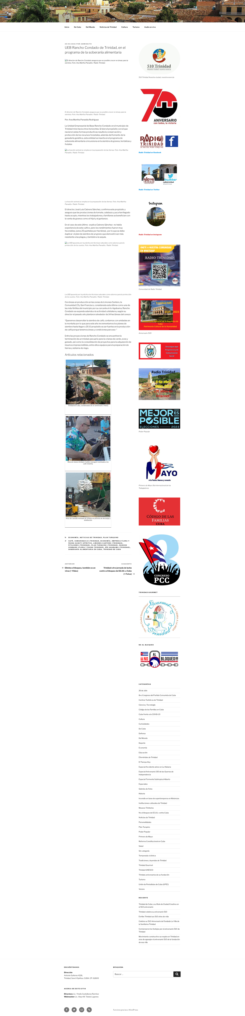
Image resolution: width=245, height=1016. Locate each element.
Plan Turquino (111, 537)
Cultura (124, 27)
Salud (141, 846)
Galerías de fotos (145, 789)
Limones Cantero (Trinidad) (108, 543)
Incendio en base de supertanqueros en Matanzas (159, 798)
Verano (142, 889)
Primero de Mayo (146, 836)
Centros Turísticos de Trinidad (151, 700)
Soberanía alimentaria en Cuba (85, 549)
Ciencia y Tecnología (147, 705)
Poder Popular (144, 832)
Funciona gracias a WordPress (125, 1010)
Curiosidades (144, 724)
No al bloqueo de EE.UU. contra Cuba (154, 813)
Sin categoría (144, 851)
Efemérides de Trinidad (148, 757)
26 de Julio (143, 690)
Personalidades (145, 822)
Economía (73, 537)
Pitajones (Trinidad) (79, 545)
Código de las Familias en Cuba (151, 709)
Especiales (143, 784)
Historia (142, 793)
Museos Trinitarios (146, 808)
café (70, 541)
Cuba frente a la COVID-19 (149, 714)
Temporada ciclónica (147, 855)
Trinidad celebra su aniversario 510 (153, 912)
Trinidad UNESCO (146, 870)
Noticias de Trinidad (108, 27)
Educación (143, 752)
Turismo (136, 27)
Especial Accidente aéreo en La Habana (155, 767)
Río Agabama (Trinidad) (117, 547)
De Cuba (77, 27)
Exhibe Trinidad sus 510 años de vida (154, 916)
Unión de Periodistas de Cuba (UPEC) (154, 884)
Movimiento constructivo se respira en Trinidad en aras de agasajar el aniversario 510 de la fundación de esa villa (159, 939)
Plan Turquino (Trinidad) (104, 545)
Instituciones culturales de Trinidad (153, 803)
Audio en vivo (150, 27)
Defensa (142, 733)
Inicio (67, 27)
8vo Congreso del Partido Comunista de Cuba (157, 695)
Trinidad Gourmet (146, 865)
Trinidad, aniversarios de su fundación (154, 875)
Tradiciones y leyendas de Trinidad (152, 860)
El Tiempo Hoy (144, 762)
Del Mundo (90, 27)
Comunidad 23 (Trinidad (87, 541)
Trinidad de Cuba (112, 549)
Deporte (142, 743)
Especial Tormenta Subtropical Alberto (154, 779)
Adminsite (86, 44)
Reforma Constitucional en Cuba (152, 841)
